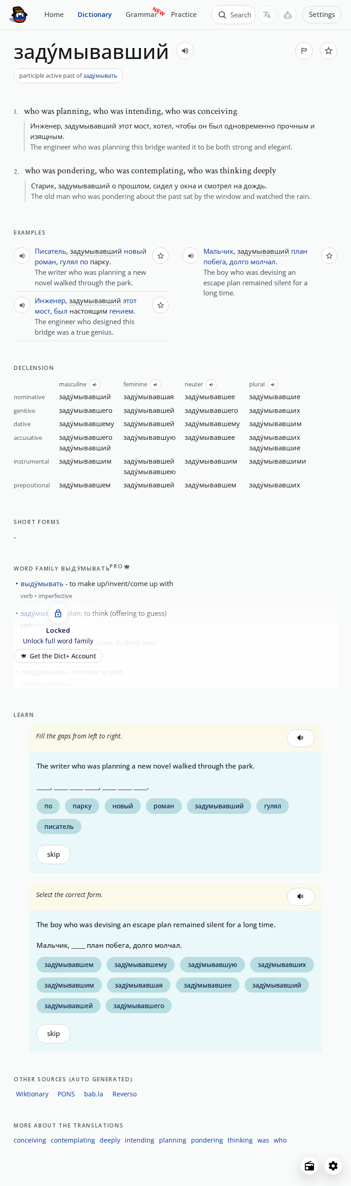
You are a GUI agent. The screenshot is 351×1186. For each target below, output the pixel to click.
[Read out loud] (185, 50)
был (61, 310)
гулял (69, 261)
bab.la (93, 1094)
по (84, 261)
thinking (240, 1140)
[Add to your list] (328, 50)
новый (135, 251)
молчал (263, 261)
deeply (110, 1140)
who (280, 1140)
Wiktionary (32, 1094)
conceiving (30, 1140)
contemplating (73, 1140)
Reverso (124, 1094)
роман (45, 261)
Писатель (50, 251)
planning (172, 1140)
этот (130, 300)
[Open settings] (333, 1166)
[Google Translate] (267, 14)
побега (214, 261)
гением (121, 310)
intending (139, 1140)
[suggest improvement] (304, 50)
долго (239, 261)
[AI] (287, 14)
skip (53, 854)
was (263, 1140)
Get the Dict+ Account (63, 656)
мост (42, 310)
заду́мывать (100, 75)
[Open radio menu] (309, 1166)
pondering (207, 1140)
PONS (66, 1094)
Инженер (50, 300)
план (299, 251)
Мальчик (218, 251)
